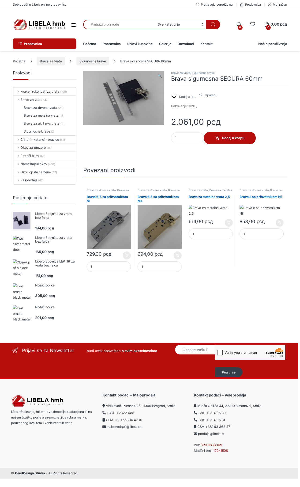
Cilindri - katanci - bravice (39, 139)
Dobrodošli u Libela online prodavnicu (40, 4)
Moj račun (280, 4)
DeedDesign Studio (30, 473)
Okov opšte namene (35, 172)
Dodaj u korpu (233, 138)
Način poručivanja (272, 44)
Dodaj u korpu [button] (126, 255)
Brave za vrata (51, 61)
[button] (160, 76)
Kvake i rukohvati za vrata (39, 91)
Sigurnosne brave (92, 61)
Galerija (165, 44)
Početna (89, 44)
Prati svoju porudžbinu (217, 4)
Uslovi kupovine (140, 44)
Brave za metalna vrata (210, 191)
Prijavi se (229, 372)
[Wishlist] (252, 24)
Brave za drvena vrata (101, 190)
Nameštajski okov (33, 164)
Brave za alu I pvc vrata (42, 123)
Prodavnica (253, 4)
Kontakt (206, 44)
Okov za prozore (33, 147)
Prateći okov (29, 156)
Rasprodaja (28, 180)
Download (186, 44)
